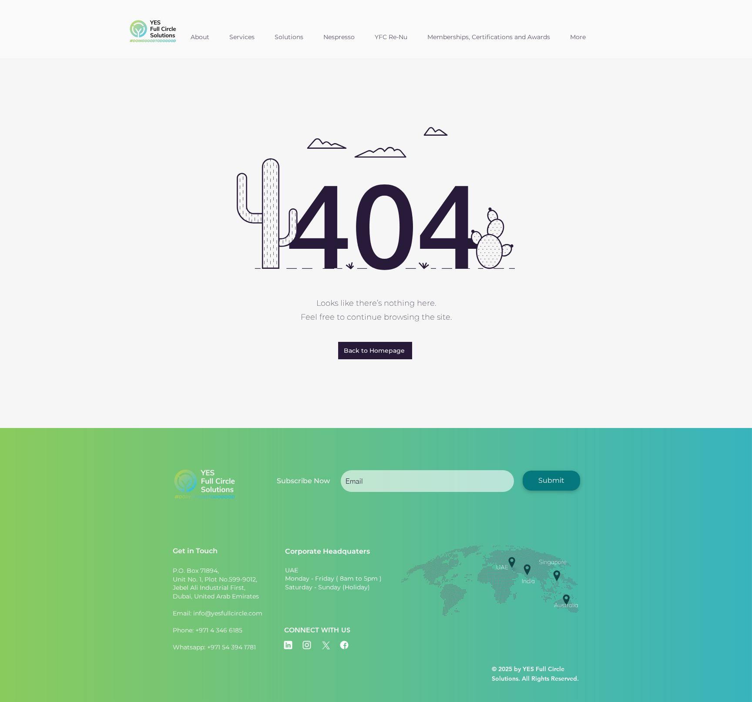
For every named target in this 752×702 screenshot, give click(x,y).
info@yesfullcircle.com (227, 613)
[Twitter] (325, 645)
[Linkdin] (288, 645)
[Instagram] (307, 645)
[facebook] (344, 645)
